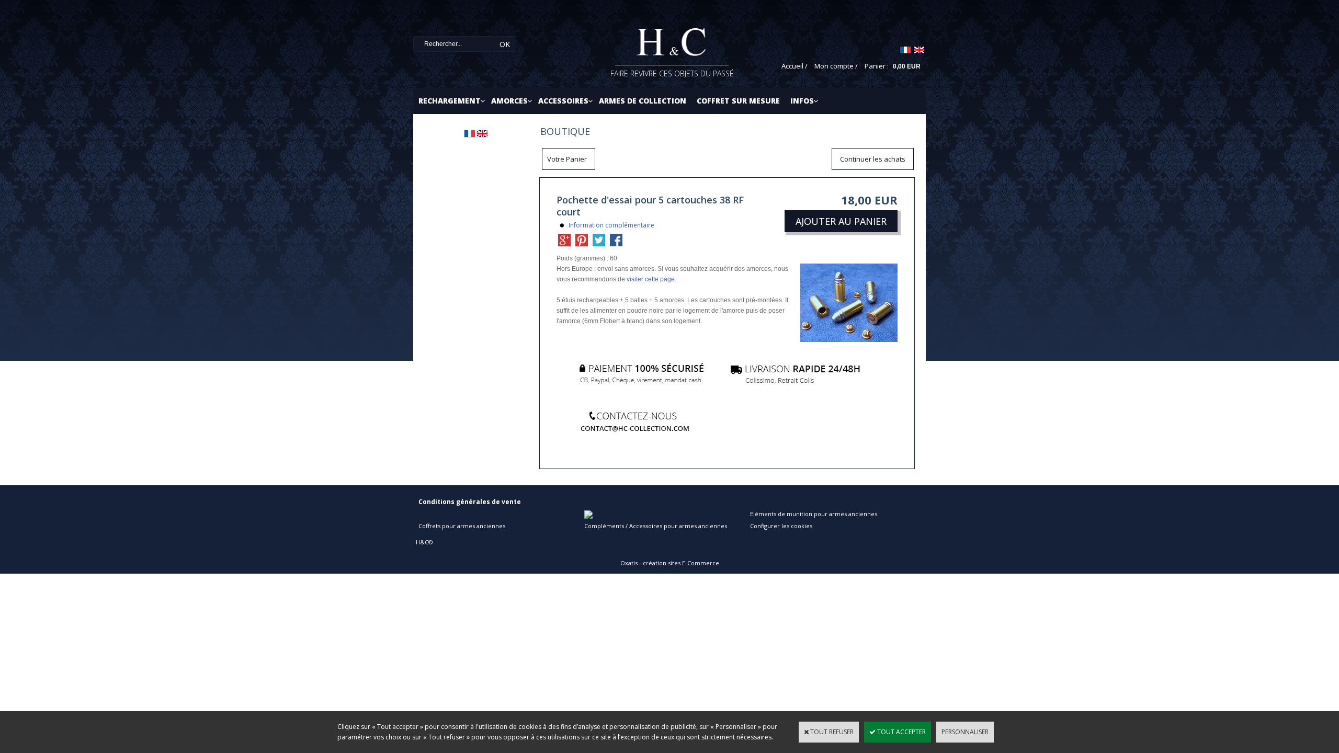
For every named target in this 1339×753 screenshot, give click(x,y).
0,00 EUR (907, 66)
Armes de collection (642, 101)
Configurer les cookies (781, 526)
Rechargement (449, 101)
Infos (802, 101)
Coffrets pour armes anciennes (461, 526)
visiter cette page (651, 279)
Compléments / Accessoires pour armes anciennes (655, 526)
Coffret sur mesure (738, 101)
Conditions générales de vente (469, 501)
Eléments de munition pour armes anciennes (813, 514)
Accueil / (794, 66)
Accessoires (563, 101)
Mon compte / (836, 66)
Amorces (509, 101)
